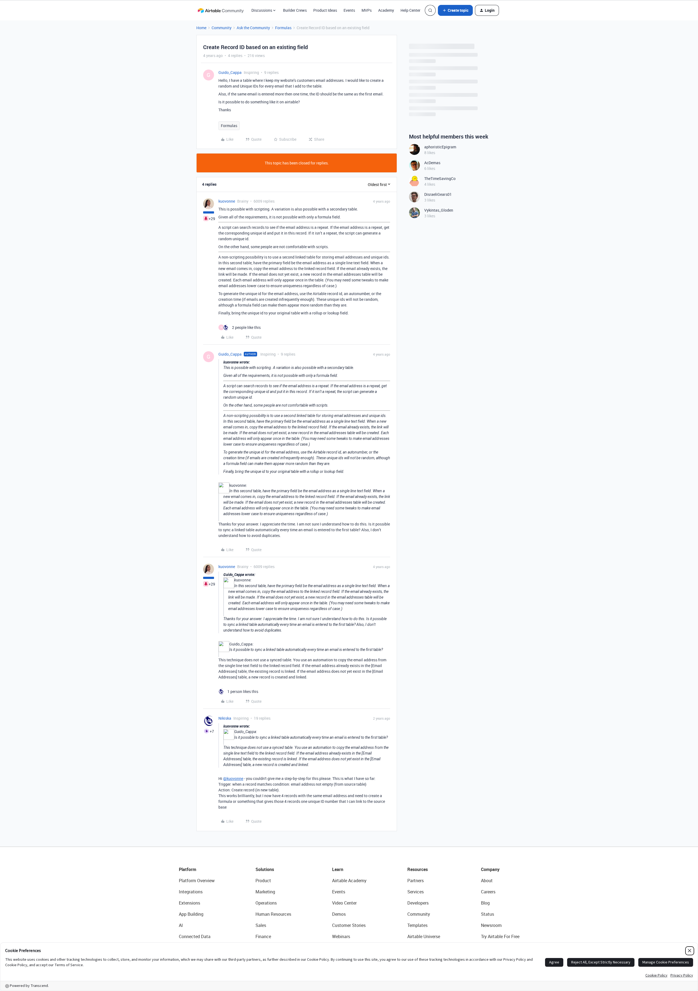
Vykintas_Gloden (438, 210)
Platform (187, 869)
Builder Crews (295, 10)
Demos (339, 914)
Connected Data (194, 936)
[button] (455, 10)
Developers (418, 903)
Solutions (264, 869)
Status (487, 914)
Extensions (189, 903)
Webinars (341, 936)
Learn (337, 869)
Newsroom (491, 925)
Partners (415, 881)
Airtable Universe (423, 936)
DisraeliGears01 (438, 194)
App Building (191, 914)
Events (349, 10)
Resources (417, 869)
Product (263, 881)
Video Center (344, 903)
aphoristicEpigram (440, 146)
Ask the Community (253, 27)
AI (181, 925)
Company (490, 869)
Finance (263, 936)
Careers (488, 892)
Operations (266, 903)
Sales (260, 925)
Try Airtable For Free (500, 936)
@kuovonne (233, 778)
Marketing (265, 892)
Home (201, 27)
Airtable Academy (349, 881)
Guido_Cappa (230, 72)
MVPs (367, 10)
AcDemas (432, 162)
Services (415, 892)
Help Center (410, 10)
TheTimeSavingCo (440, 178)
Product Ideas (325, 10)
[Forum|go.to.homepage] (220, 10)
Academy (386, 10)
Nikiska (224, 718)
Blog (485, 903)
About (487, 881)
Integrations (191, 892)
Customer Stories (349, 925)
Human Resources (273, 914)
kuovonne (226, 201)
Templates (417, 925)
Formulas (283, 27)
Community (221, 27)
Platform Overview (197, 881)
